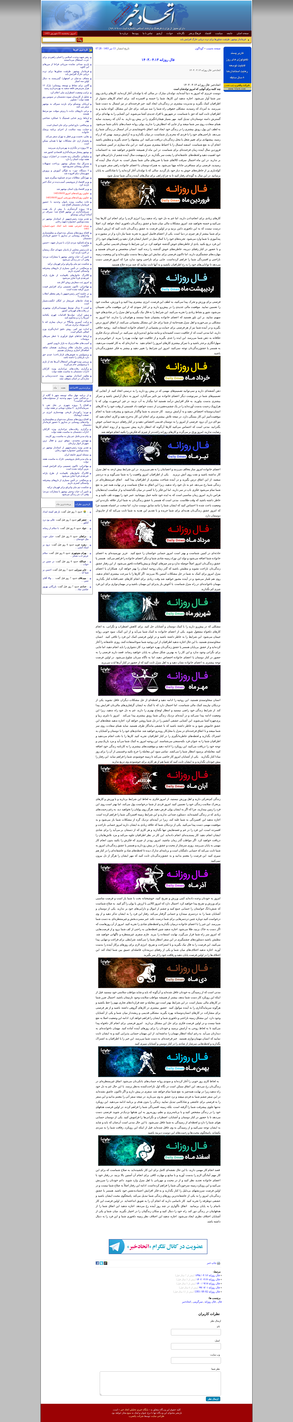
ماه (55, 387)
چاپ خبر (212, 1262)
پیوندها (135, 33)
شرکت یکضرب (136, 1416)
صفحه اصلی (243, 33)
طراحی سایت (157, 1416)
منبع (129, 1412)
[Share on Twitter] (101, 1263)
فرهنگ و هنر (195, 33)
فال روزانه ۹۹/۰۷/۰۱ (209, 1287)
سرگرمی (197, 1301)
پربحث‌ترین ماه (63, 504)
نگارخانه (181, 33)
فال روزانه (210, 1301)
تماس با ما (148, 33)
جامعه (230, 33)
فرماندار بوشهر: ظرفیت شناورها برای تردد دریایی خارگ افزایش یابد (213, 39)
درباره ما (124, 33)
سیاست (219, 33)
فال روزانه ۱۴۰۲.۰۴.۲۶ (208, 1279)
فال (219, 1301)
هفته (63, 387)
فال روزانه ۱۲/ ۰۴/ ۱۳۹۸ (207, 1275)
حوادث (169, 33)
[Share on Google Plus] (105, 1263)
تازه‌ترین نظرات (82, 504)
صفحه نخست (213, 48)
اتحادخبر (186, 1301)
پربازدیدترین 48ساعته (79, 387)
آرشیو (159, 33)
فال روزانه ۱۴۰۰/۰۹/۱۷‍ (208, 1283)
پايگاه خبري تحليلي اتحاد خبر (134, 1409)
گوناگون (199, 48)
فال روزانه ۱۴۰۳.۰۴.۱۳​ (158, 60)
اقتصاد (208, 33)
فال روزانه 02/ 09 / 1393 (207, 1291)
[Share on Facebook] (97, 1263)
